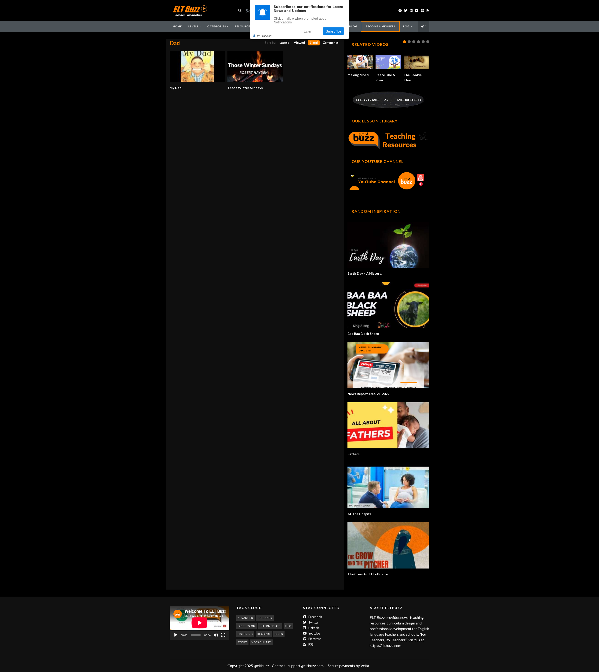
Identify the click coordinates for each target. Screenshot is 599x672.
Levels (193, 26)
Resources (243, 26)
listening (245, 633)
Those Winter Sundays (245, 88)
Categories (216, 26)
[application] (199, 622)
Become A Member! (380, 26)
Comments (331, 42)
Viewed (299, 42)
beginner (265, 617)
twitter (313, 622)
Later (307, 31)
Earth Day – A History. (364, 273)
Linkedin (314, 628)
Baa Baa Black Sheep (363, 334)
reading (263, 633)
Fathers (353, 454)
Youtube (314, 633)
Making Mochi (358, 75)
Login (408, 26)
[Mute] (215, 635)
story (242, 642)
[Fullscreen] (223, 635)
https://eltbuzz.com (386, 645)
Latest (284, 42)
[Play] (175, 635)
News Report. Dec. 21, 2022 (368, 394)
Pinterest (314, 639)
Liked (314, 42)
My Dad (176, 88)
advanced (245, 617)
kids (288, 626)
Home (177, 26)
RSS (311, 644)
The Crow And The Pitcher (368, 574)
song (279, 633)
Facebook (315, 617)
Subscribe (333, 31)
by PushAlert (264, 35)
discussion (246, 626)
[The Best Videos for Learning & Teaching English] (190, 10)
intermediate (270, 626)
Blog (353, 26)
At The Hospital (360, 514)
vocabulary (261, 642)
